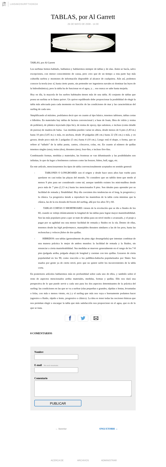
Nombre (38, 352)
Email (96, 318)
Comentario (40, 378)
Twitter (83, 318)
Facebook (70, 318)
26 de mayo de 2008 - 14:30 (83, 24)
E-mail (46, 365)
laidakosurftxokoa (24, 4)
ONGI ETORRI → (108, 429)
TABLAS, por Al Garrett (83, 16)
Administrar (109, 460)
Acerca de (57, 460)
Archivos (83, 460)
